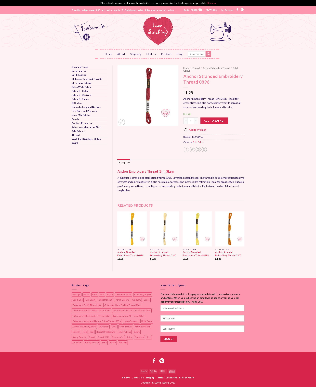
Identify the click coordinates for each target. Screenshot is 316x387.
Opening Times (80, 66)
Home (108, 53)
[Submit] (208, 54)
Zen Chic (123, 342)
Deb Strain (90, 299)
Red (91, 332)
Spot (149, 337)
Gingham (136, 299)
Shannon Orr (118, 337)
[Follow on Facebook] (237, 10)
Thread (76, 135)
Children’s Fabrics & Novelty (87, 78)
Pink (85, 332)
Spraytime (77, 342)
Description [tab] (124, 162)
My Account (227, 10)
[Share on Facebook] (186, 149)
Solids (129, 337)
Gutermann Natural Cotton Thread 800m (91, 316)
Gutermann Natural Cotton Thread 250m (132, 310)
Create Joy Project (142, 294)
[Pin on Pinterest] (204, 149)
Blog (180, 53)
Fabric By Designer (82, 94)
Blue (102, 294)
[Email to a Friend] (198, 149)
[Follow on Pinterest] (242, 10)
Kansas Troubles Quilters (84, 326)
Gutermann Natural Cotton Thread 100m (91, 310)
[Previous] (117, 238)
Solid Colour (198, 142)
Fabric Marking (105, 299)
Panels (75, 119)
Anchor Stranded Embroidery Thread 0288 (196, 254)
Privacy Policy (186, 377)
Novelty (76, 332)
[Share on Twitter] (192, 149)
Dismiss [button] (211, 2)
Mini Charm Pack (142, 326)
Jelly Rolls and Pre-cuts (84, 111)
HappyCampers (131, 321)
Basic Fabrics (79, 70)
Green (147, 299)
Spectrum (139, 337)
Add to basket (214, 120)
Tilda (104, 342)
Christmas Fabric (123, 294)
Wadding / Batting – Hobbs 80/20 (86, 141)
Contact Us (138, 377)
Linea (114, 326)
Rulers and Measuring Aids (86, 127)
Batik (94, 294)
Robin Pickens (124, 332)
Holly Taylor (146, 321)
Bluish (110, 294)
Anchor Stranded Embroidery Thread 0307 (228, 254)
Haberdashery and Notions (86, 107)
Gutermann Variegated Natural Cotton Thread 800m (97, 321)
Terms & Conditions (167, 377)
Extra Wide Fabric (81, 87)
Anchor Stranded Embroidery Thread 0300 (163, 254)
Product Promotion (82, 123)
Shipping (135, 53)
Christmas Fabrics (81, 82)
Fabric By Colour (81, 91)
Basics (86, 294)
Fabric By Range (80, 99)
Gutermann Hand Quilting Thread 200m (122, 305)
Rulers (137, 332)
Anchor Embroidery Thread (216, 68)
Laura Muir (104, 326)
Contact (166, 53)
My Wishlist (212, 10)
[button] (193, 10)
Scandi (92, 337)
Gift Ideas (77, 103)
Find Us (151, 53)
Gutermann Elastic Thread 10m (87, 305)
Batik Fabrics (79, 74)
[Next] (244, 238)
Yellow (113, 342)
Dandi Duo (78, 299)
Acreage (76, 294)
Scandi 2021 (103, 337)
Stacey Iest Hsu (92, 342)
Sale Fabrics (78, 131)
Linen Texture (125, 326)
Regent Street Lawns (105, 332)
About (121, 53)
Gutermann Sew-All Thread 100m (128, 316)
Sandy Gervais (79, 337)
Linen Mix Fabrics (81, 115)
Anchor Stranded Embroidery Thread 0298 (130, 254)
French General (122, 299)
